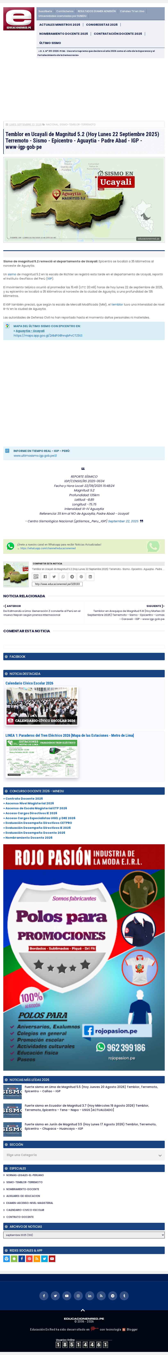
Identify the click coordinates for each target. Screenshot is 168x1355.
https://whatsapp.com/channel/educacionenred (48, 548)
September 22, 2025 (123, 521)
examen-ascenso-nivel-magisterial (29, 1203)
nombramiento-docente (22, 1189)
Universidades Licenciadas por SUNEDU (62, 16)
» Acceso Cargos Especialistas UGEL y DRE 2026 (39, 818)
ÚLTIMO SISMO (50, 43)
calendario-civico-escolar (25, 1210)
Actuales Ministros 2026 (59, 25)
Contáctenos (65, 11)
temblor (117, 304)
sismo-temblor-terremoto (77, 124)
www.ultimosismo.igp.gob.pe (34, 456)
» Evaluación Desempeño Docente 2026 (34, 833)
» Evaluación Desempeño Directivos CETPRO (37, 823)
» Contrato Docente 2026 (23, 799)
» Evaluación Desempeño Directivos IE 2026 (37, 828)
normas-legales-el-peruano (25, 1175)
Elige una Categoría (22, 1155)
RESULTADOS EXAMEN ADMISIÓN (97, 11)
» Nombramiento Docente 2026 (27, 838)
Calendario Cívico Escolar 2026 (29, 683)
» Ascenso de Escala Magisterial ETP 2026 (35, 808)
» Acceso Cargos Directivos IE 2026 (30, 813)
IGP (50, 279)
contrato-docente (20, 1217)
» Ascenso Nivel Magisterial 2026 (28, 803)
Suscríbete (45, 11)
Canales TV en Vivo (132, 11)
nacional (52, 124)
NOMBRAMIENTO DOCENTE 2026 (63, 34)
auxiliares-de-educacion (23, 1196)
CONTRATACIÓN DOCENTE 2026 (118, 34)
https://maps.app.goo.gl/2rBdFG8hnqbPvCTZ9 (47, 336)
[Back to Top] (83, 1310)
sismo (12, 274)
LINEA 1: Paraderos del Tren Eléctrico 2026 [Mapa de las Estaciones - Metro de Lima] (70, 735)
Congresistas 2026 (102, 25)
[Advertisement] (84, 89)
